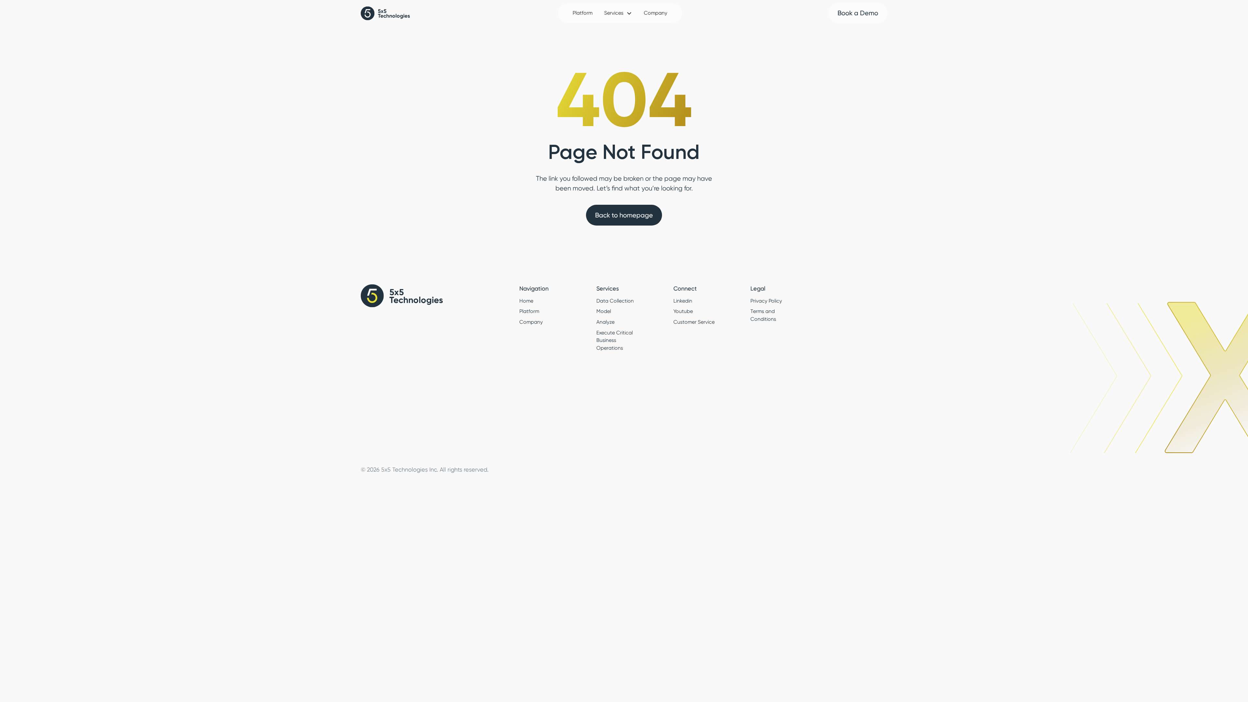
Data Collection (615, 301)
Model (603, 311)
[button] (618, 13)
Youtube (683, 311)
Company (655, 13)
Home (526, 301)
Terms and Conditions (763, 315)
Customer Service (694, 322)
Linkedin (682, 301)
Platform (582, 13)
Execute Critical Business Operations (614, 340)
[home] (386, 13)
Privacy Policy (766, 301)
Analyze (605, 322)
